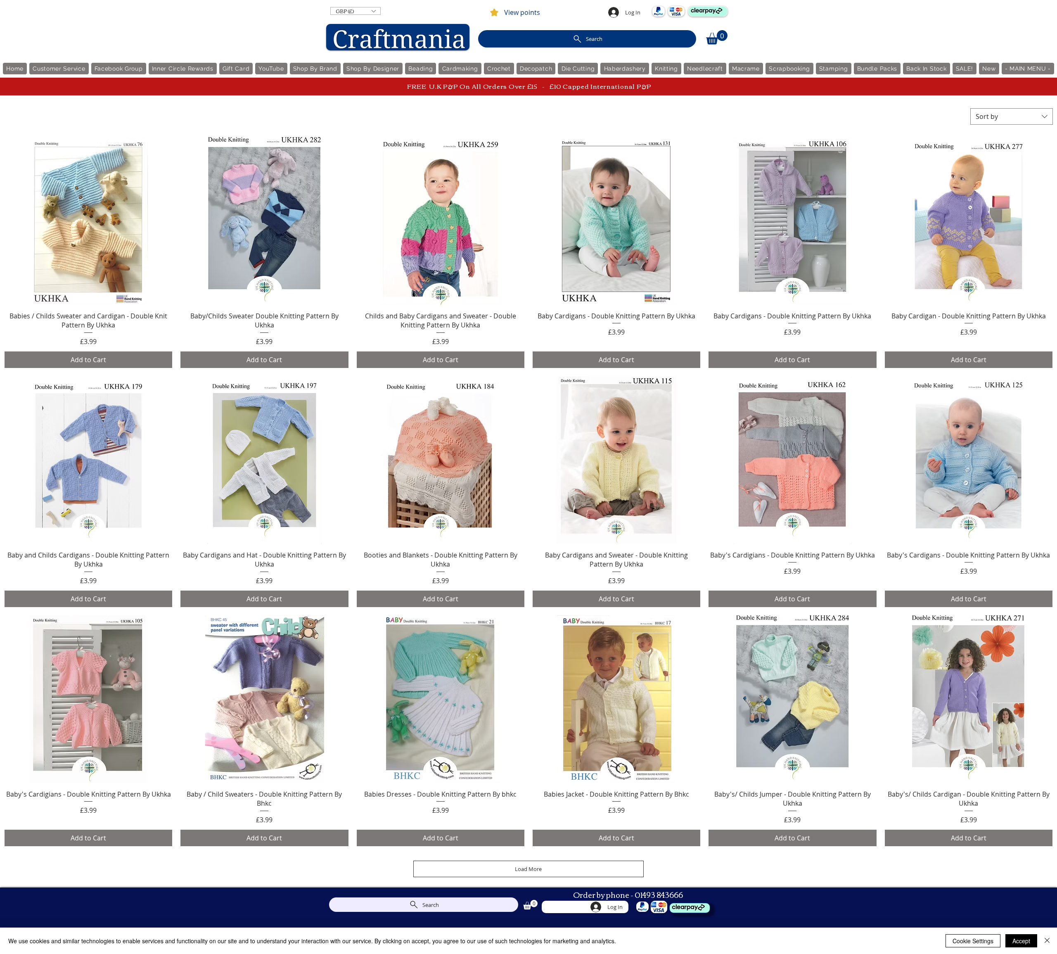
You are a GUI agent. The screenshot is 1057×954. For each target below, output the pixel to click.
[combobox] (1011, 116)
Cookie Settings (973, 941)
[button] (355, 11)
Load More (528, 869)
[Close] (1047, 940)
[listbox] (355, 11)
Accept (1021, 941)
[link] (717, 37)
